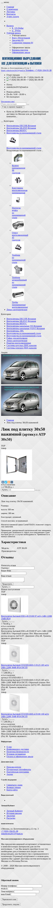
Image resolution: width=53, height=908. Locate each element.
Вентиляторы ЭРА (15, 331)
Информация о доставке (18, 749)
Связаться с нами (14, 785)
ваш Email (5, 894)
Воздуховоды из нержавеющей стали (24, 333)
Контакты (11, 14)
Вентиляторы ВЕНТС (17, 130)
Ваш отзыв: (6, 576)
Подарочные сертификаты (19, 769)
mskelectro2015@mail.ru (12, 833)
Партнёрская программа (18, 772)
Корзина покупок (20, 50)
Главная (10, 7)
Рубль (16, 30)
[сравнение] (39, 490)
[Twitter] (6, 482)
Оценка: (5, 568)
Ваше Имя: (6, 571)
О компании (12, 9)
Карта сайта (12, 790)
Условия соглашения (16, 754)
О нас (9, 747)
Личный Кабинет (15, 811)
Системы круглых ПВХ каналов (22, 345)
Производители (14, 767)
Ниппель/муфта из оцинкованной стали (19, 213)
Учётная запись (14, 33)
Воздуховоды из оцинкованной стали (24, 133)
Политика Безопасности (18, 751)
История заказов (14, 813)
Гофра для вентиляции (17, 338)
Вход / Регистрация (21, 38)
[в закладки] (36, 490)
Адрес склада (13, 16)
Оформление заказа (21, 52)
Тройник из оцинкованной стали (19, 259)
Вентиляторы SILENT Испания (21, 128)
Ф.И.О (4, 889)
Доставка (11, 12)
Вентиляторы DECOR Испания (21, 125)
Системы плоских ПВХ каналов (22, 348)
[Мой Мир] (12, 482)
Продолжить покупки (10, 904)
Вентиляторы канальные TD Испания (24, 326)
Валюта (10, 26)
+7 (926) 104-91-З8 (9, 831)
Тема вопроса (7, 891)
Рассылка (11, 818)
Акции (10, 774)
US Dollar (18, 28)
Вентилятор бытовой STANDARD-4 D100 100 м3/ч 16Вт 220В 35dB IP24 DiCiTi (25, 715)
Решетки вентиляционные (19, 343)
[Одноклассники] (9, 482)
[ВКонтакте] (3, 482)
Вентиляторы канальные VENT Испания (26, 328)
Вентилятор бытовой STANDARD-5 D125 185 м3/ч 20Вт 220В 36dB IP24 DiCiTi (25, 666)
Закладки (11, 816)
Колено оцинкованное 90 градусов (18, 169)
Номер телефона (8, 886)
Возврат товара (14, 787)
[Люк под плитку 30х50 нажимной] (16, 479)
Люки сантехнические (17, 309)
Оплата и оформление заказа (20, 756)
